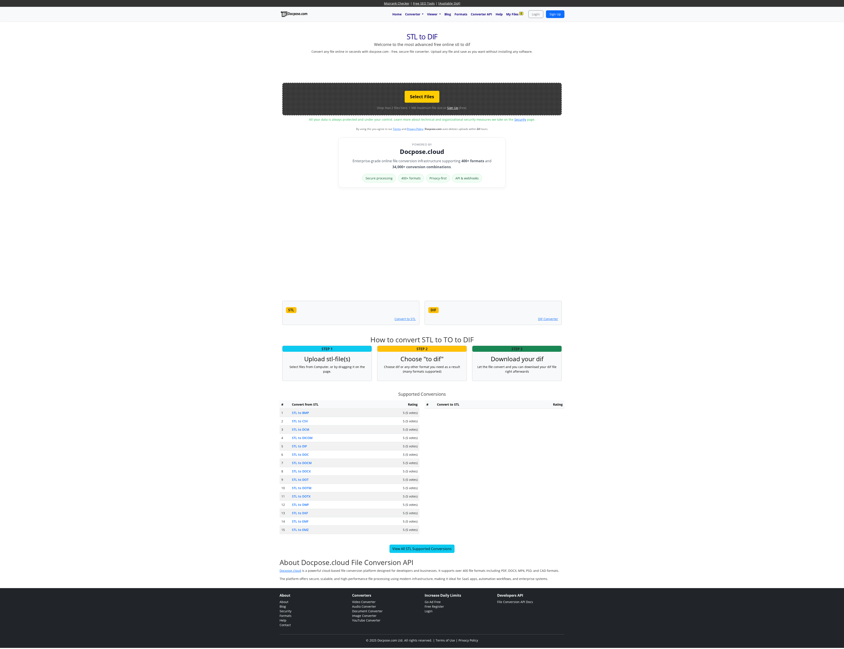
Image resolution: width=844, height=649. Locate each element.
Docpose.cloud (422, 151)
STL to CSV (300, 421)
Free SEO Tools (424, 3)
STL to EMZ (300, 530)
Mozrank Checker (396, 3)
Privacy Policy (415, 129)
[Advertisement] (422, 67)
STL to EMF (300, 521)
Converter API (481, 14)
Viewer (432, 14)
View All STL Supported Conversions (422, 548)
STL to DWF (300, 505)
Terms (397, 129)
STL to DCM (300, 429)
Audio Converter (364, 606)
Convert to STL (405, 319)
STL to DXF (300, 513)
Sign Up (555, 14)
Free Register (434, 606)
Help (499, 14)
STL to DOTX (301, 496)
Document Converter (367, 611)
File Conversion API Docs (515, 602)
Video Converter (364, 602)
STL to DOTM (301, 488)
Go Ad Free (433, 602)
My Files (514, 14)
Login (536, 14)
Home (397, 14)
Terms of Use (445, 640)
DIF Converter (548, 319)
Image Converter (364, 616)
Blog (447, 14)
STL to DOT (300, 480)
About (284, 602)
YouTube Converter (366, 620)
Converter (413, 14)
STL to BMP (300, 413)
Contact (285, 625)
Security (520, 119)
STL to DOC (300, 454)
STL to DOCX (301, 471)
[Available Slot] (449, 3)
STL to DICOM (302, 438)
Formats (461, 14)
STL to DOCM (302, 463)
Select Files (422, 97)
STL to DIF (299, 446)
